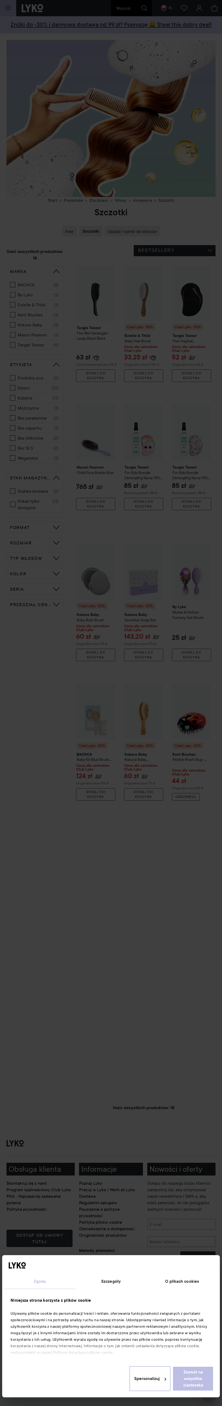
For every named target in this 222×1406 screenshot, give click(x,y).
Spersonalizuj (147, 1378)
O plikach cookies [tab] (182, 1281)
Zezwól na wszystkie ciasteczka (193, 1379)
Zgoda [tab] (40, 1281)
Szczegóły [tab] (111, 1281)
